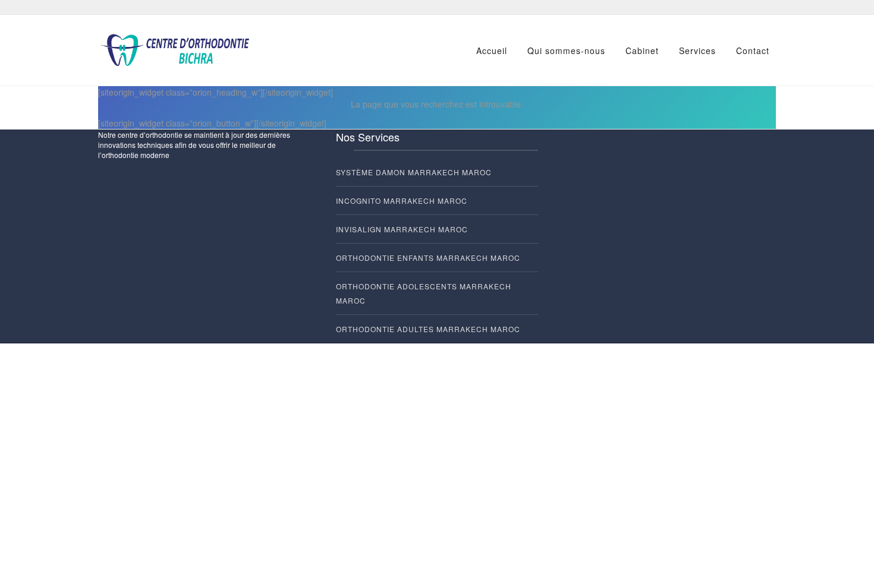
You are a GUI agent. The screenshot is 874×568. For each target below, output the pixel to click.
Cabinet (642, 50)
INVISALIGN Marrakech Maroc (402, 229)
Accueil (491, 50)
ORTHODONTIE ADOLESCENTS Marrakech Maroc (423, 293)
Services (697, 50)
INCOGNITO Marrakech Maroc (401, 200)
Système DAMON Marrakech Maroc (414, 172)
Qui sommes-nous (566, 50)
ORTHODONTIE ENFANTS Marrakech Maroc (428, 258)
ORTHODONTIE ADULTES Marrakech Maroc (428, 329)
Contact (752, 50)
